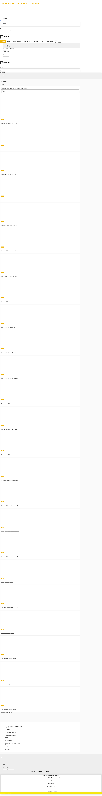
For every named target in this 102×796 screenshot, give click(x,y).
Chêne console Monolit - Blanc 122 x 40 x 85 (8, 327)
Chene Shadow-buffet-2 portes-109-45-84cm (8, 658)
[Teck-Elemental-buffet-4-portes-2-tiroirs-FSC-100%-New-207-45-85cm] (7, 117)
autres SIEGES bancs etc (9, 46)
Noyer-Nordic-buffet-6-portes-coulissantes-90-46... (9, 480)
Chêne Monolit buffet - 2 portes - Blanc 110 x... (9, 250)
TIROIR (6, 744)
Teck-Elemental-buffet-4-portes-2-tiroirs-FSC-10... (9, 123)
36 (4, 91)
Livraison (4, 764)
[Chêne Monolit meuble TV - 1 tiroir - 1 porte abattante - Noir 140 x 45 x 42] (7, 422)
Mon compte (5, 767)
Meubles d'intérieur (58, 42)
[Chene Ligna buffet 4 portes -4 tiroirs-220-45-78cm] (7, 550)
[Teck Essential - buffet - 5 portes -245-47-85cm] (7, 218)
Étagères (6, 747)
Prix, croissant (17, 88)
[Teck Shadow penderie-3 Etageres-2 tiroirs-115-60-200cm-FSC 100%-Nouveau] (7, 193)
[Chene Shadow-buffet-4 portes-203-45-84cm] (7, 703)
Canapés (4, 50)
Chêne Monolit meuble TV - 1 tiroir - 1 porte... (9, 403)
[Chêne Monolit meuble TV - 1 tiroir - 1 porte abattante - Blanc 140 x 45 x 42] (7, 397)
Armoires (6, 746)
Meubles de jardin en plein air (8, 48)
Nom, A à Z (8, 88)
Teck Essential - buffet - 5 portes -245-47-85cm (9, 225)
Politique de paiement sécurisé (8, 769)
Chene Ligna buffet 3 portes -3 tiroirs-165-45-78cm (10, 531)
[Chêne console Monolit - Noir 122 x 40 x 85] (7, 346)
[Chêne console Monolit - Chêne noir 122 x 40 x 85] (7, 371)
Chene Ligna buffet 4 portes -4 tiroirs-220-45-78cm (10, 556)
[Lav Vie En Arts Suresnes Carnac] (5, 38)
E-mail (51, 780)
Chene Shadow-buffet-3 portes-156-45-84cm (8, 684)
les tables (6, 43)
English (4, 23)
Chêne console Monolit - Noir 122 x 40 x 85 (8, 352)
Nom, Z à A (12, 88)
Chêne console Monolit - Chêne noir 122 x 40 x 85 (9, 378)
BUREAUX (6, 734)
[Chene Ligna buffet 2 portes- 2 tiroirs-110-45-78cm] (7, 499)
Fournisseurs (5, 18)
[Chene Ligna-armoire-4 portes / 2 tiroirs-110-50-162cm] (7, 575)
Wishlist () (2, 27)
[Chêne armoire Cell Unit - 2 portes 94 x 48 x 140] (7, 601)
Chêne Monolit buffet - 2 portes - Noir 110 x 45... (9, 276)
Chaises (6, 45)
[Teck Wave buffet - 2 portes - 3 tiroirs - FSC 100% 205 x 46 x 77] (7, 168)
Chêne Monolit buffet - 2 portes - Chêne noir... (9, 301)
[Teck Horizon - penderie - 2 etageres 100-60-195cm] (7, 142)
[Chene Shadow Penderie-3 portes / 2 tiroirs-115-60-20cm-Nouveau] (7, 626)
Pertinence (3, 88)
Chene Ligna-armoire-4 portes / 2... (7, 582)
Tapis (4, 54)
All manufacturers (6, 56)
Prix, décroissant (23, 88)
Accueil (55, 40)
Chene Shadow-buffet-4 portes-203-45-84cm (8, 709)
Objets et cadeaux (6, 51)
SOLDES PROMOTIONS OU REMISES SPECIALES (14, 726)
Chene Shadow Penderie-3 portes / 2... (7, 633)
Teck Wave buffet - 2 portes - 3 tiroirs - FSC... (8, 174)
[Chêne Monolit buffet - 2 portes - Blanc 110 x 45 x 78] (7, 244)
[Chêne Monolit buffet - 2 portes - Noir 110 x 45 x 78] (7, 269)
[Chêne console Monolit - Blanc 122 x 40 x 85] (7, 320)
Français (4, 24)
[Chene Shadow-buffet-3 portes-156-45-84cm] (7, 677)
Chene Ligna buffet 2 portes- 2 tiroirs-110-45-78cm (10, 505)
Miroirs (4, 53)
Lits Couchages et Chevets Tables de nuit (12, 743)
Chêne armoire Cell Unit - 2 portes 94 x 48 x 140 (9, 607)
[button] (17, 41)
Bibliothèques (7, 749)
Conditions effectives (7, 766)
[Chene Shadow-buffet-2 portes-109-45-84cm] (7, 652)
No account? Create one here (51, 791)
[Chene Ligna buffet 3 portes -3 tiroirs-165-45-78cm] (7, 524)
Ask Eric (2, 119)
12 (2, 91)
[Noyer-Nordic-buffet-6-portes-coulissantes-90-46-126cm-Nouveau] (7, 473)
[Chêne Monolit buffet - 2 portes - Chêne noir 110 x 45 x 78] (7, 295)
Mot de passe (51, 783)
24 (3, 91)
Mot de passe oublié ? (51, 786)
